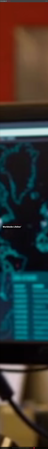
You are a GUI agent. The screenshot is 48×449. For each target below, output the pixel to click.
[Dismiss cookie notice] (46, 447)
